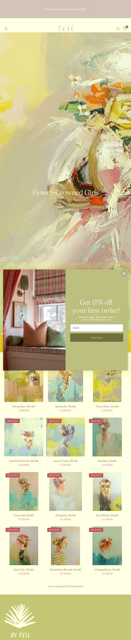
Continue (96, 337)
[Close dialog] (124, 273)
